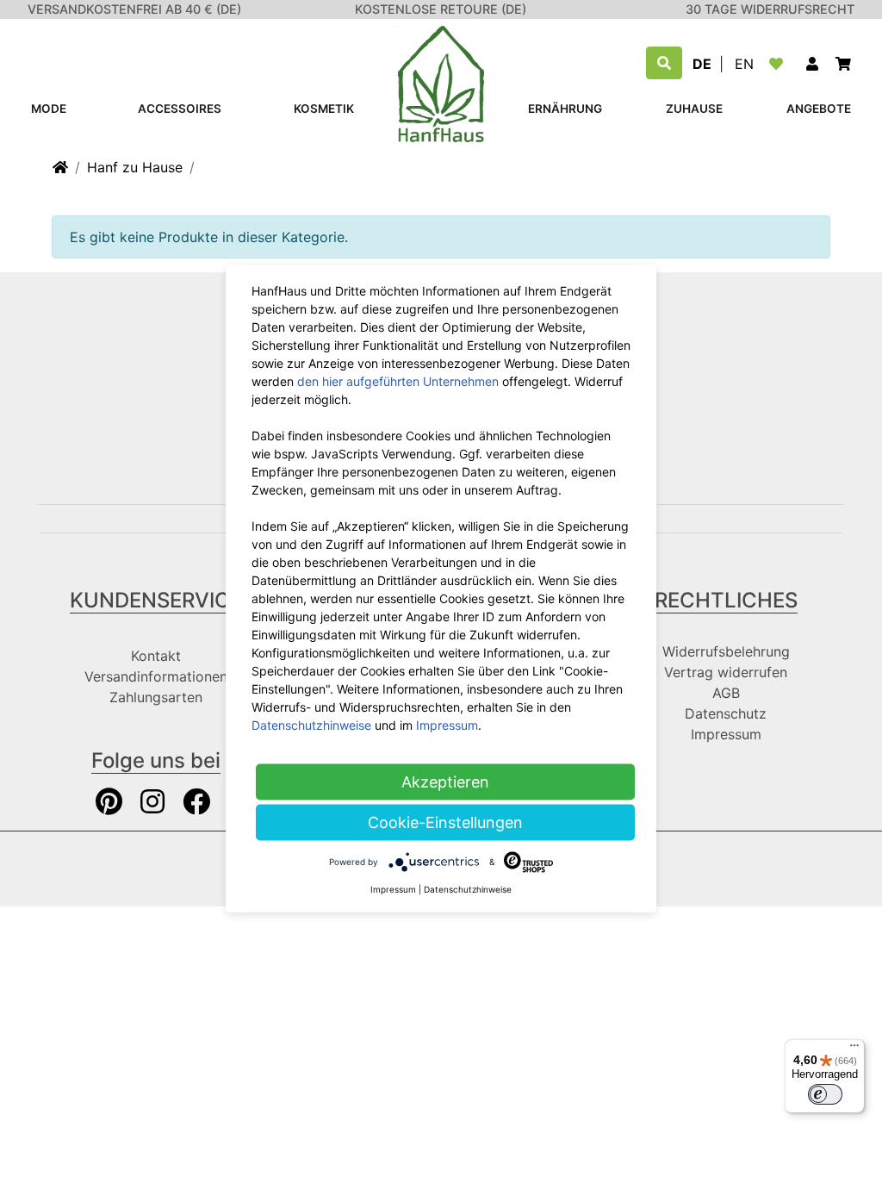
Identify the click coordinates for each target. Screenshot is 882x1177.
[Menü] (854, 1049)
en (744, 63)
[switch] (825, 1094)
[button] (812, 64)
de (702, 63)
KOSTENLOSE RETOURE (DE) (440, 9)
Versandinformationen (155, 676)
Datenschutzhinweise (311, 725)
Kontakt (156, 655)
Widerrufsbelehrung (726, 651)
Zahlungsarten (155, 697)
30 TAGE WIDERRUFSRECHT (770, 9)
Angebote (818, 108)
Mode (48, 108)
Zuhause (694, 108)
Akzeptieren (445, 782)
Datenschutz (726, 713)
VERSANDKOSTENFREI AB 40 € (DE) (134, 9)
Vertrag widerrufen (725, 672)
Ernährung (565, 108)
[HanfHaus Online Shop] (441, 82)
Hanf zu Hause (135, 167)
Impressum (726, 734)
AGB (726, 692)
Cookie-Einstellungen (445, 822)
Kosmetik (324, 108)
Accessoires (179, 108)
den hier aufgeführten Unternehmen (398, 381)
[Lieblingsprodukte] (779, 64)
